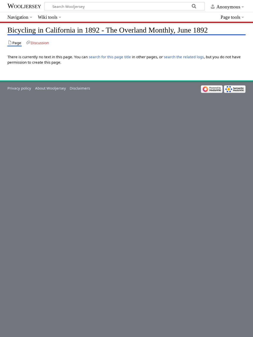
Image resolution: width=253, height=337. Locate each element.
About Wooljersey (50, 88)
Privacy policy (19, 88)
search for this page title (110, 56)
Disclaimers (80, 88)
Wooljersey (24, 6)
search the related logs (184, 56)
